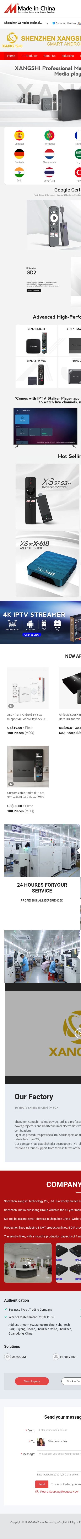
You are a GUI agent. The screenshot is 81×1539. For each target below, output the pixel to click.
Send (42, 1484)
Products (31, 56)
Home (11, 56)
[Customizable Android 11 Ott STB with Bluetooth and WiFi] (28, 766)
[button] (76, 639)
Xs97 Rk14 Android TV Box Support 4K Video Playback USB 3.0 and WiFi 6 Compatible (27, 717)
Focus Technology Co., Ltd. (52, 1522)
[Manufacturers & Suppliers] (30, 8)
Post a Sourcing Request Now (57, 1491)
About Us (49, 56)
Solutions (68, 56)
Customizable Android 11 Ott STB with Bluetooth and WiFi (25, 795)
